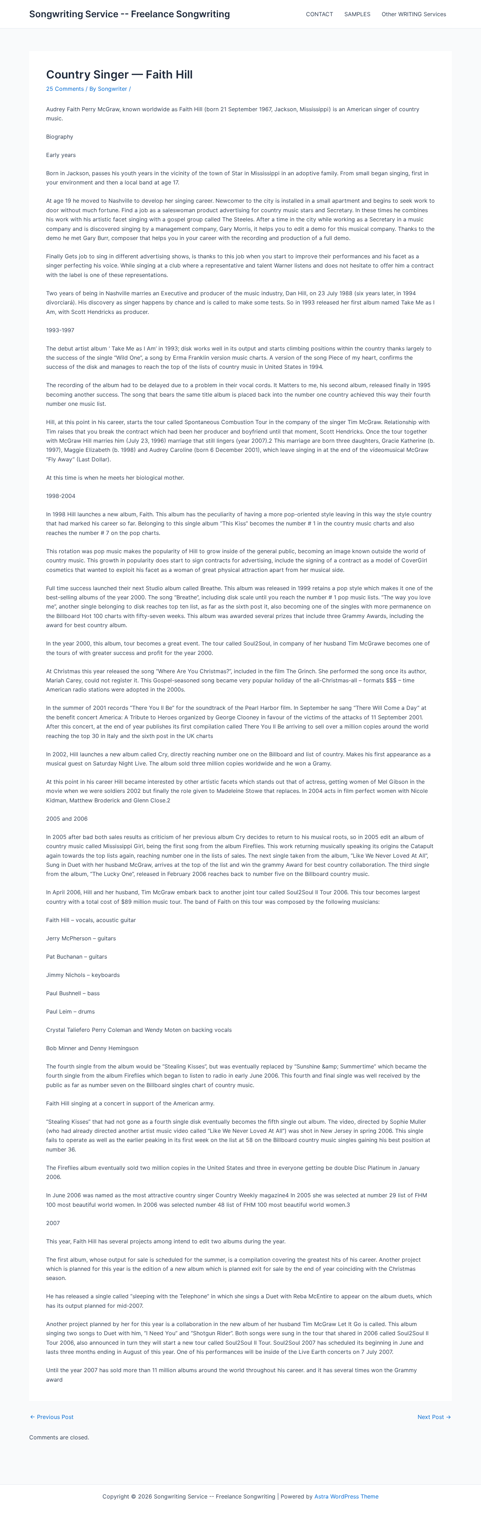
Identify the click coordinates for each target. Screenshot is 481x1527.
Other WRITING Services (414, 14)
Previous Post (52, 1417)
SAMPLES (357, 14)
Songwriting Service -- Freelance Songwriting (129, 13)
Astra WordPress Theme (346, 1496)
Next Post (434, 1417)
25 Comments (65, 88)
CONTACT (319, 14)
